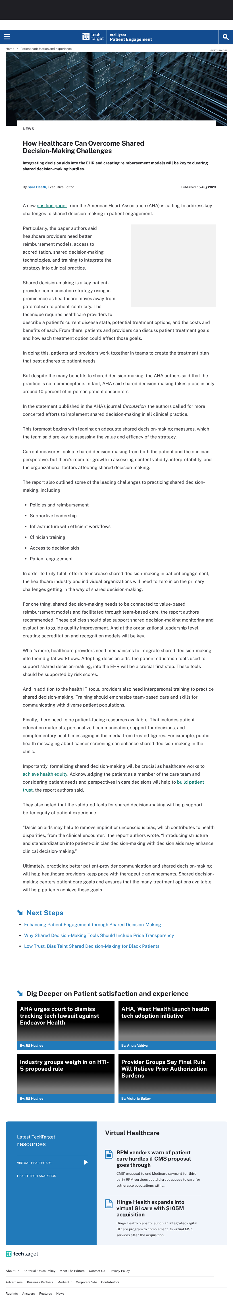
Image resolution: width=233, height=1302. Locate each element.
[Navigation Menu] (7, 37)
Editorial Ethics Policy (39, 1271)
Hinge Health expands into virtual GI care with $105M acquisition (150, 1208)
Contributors (110, 1282)
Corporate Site (86, 1282)
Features (45, 1293)
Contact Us (97, 1271)
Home (10, 48)
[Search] (226, 37)
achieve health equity (45, 774)
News (28, 129)
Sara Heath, (37, 187)
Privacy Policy (119, 1271)
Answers (28, 1293)
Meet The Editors (72, 1271)
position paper (52, 205)
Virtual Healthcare (34, 1163)
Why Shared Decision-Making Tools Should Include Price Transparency (99, 935)
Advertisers (14, 1282)
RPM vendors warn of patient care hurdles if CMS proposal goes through (153, 1158)
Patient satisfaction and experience (46, 48)
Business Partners (40, 1282)
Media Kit (64, 1282)
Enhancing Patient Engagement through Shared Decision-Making (92, 924)
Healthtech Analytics (36, 1176)
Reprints (12, 1293)
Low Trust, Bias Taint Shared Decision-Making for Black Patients (91, 946)
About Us (12, 1271)
